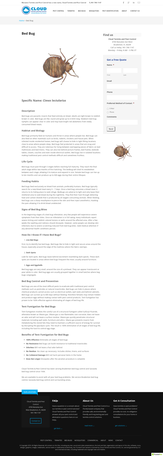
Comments (112, 117)
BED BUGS (82, 11)
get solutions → (121, 425)
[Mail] (138, 2)
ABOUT (124, 11)
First (108, 75)
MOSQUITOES (94, 11)
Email (109, 81)
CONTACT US (135, 11)
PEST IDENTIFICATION (110, 11)
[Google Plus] (128, 2)
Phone (109, 92)
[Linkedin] (133, 2)
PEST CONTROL (58, 11)
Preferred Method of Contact (120, 103)
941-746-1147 (96, 3)
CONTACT (119, 440)
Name (110, 65)
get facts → (58, 428)
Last (124, 75)
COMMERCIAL (92, 440)
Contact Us (36, 421)
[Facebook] (123, 2)
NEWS (110, 440)
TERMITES (71, 11)
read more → (89, 425)
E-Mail (112, 108)
